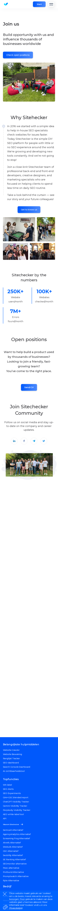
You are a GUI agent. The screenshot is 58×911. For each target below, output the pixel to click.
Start (39, 4)
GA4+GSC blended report (15, 797)
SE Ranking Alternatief (14, 859)
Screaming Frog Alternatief (16, 838)
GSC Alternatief (10, 851)
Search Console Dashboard (16, 767)
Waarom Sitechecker (11, 824)
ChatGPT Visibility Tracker (16, 801)
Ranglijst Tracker (11, 758)
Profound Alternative (13, 872)
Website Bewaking (12, 754)
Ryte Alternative (11, 880)
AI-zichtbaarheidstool (14, 771)
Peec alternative (11, 868)
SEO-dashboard (11, 762)
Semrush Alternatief (13, 830)
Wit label (7, 785)
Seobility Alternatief (13, 855)
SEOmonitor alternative (15, 863)
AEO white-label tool (13, 814)
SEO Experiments (12, 793)
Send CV (29, 387)
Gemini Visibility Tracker (15, 806)
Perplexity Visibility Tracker (16, 810)
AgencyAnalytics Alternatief (17, 834)
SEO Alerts (8, 789)
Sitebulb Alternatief (13, 847)
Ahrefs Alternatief (12, 842)
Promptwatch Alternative (16, 876)
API (5, 818)
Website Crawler (11, 750)
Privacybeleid (15, 908)
